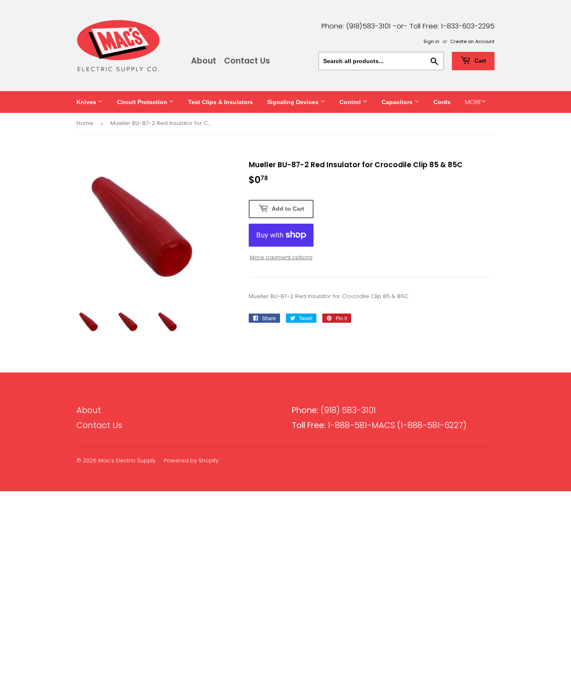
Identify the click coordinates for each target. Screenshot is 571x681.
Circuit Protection (143, 102)
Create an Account (472, 41)
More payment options (281, 257)
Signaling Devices (293, 102)
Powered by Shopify (191, 460)
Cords (442, 102)
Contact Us (247, 60)
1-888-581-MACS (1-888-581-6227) (379, 425)
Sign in (431, 41)
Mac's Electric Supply (126, 460)
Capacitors (398, 102)
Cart (479, 60)
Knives (87, 102)
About (203, 60)
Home (84, 123)
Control (350, 102)
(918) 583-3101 (334, 410)
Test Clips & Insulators (220, 102)
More (473, 102)
